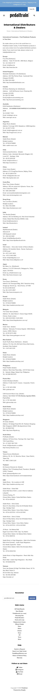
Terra (19, 637)
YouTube (20, 672)
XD (19, 635)
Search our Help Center (19, 651)
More (19, 639)
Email (20, 674)
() (32, 9)
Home (8, 31)
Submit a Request (19, 649)
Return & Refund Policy (20, 655)
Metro (19, 628)
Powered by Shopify (19, 690)
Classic (19, 630)
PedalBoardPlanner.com (19, 653)
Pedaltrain (25, 688)
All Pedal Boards (19, 609)
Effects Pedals (19, 624)
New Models (19, 611)
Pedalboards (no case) (19, 613)
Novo (19, 633)
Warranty (19, 657)
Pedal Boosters (19, 617)
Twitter (20, 667)
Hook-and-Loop (19, 620)
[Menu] (4, 15)
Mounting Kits (19, 615)
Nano (19, 626)
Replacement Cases (19, 622)
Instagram (20, 669)
